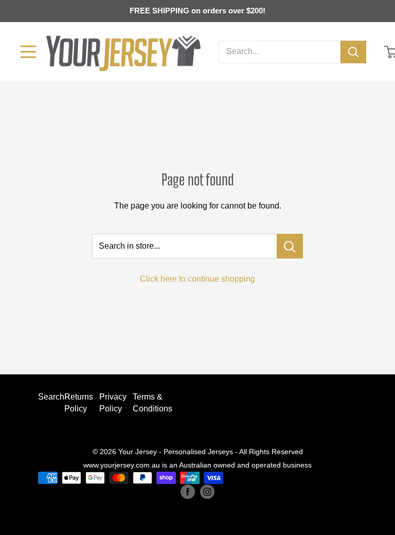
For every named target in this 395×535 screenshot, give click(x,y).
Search (51, 396)
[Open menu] (28, 51)
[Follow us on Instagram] (207, 491)
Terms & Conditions (152, 402)
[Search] (353, 52)
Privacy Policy (113, 402)
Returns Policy (78, 402)
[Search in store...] (290, 246)
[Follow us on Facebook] (188, 491)
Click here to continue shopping (197, 278)
